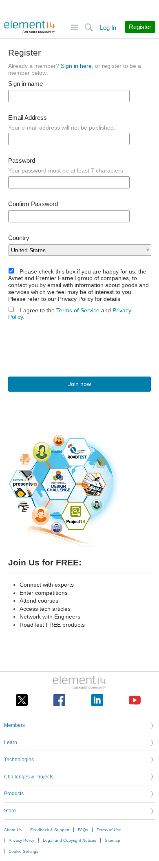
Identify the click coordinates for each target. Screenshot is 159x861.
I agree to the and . (69, 314)
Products (14, 793)
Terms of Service (77, 310)
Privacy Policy (21, 840)
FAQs (83, 829)
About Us (13, 829)
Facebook (59, 700)
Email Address (27, 117)
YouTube (135, 700)
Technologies (19, 759)
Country (18, 238)
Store (10, 810)
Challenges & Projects (28, 776)
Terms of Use (109, 829)
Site (74, 27)
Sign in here (76, 66)
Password (21, 160)
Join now (79, 384)
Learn (10, 742)
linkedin (97, 700)
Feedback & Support (49, 829)
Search (89, 27)
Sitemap (112, 840)
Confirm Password (33, 204)
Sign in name (25, 84)
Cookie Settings (23, 851)
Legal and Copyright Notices (69, 840)
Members (14, 725)
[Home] (29, 27)
